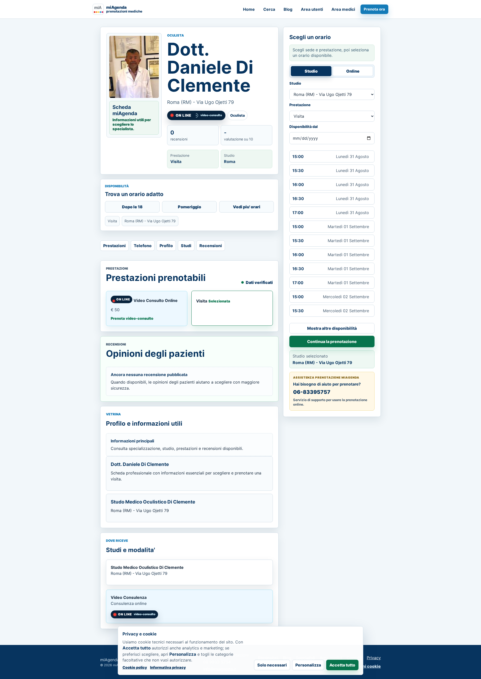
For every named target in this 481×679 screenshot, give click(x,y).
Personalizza (308, 664)
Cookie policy (135, 667)
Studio (311, 71)
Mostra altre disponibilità (332, 328)
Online (352, 71)
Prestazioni (114, 245)
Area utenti (312, 9)
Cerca (269, 9)
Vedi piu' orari (246, 206)
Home (249, 9)
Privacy (374, 657)
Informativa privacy (168, 667)
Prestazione (300, 105)
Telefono (143, 245)
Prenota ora (374, 9)
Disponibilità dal (303, 126)
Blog (288, 9)
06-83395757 (311, 392)
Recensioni (210, 245)
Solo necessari (272, 664)
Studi (186, 245)
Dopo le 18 (132, 206)
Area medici (343, 9)
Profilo (166, 245)
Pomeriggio (189, 206)
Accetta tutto (342, 664)
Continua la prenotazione (332, 341)
